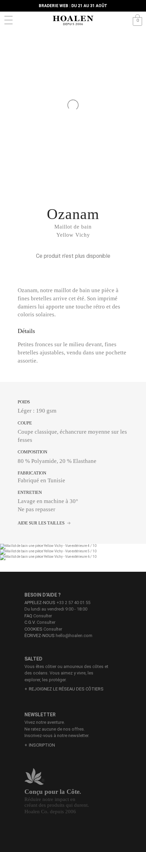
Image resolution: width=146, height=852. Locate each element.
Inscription (42, 745)
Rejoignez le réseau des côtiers (66, 688)
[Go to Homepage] (73, 20)
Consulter (38, 615)
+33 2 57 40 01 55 (73, 602)
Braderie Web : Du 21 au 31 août (73, 5)
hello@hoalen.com (74, 635)
